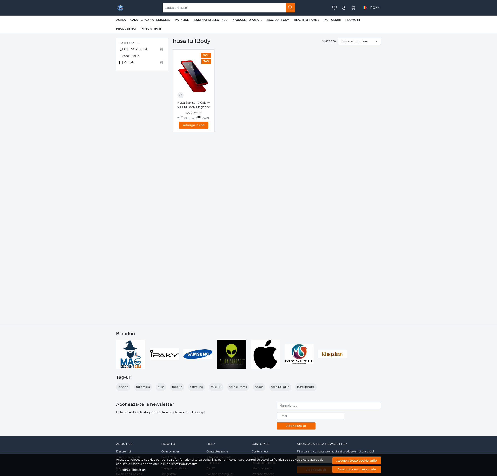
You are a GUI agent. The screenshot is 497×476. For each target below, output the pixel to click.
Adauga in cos (193, 125)
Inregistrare (151, 28)
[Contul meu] (344, 8)
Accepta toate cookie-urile (356, 460)
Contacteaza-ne (217, 451)
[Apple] (265, 354)
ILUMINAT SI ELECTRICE (210, 20)
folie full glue (280, 387)
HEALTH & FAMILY (306, 20)
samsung (196, 387)
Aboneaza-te (296, 426)
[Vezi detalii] (180, 95)
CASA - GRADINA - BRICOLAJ (150, 20)
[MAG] (130, 354)
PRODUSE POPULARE (247, 20)
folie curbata (238, 387)
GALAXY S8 (193, 113)
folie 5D (216, 387)
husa (161, 387)
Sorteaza (329, 41)
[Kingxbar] (332, 354)
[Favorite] (334, 8)
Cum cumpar (170, 451)
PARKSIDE (182, 20)
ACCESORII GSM (278, 20)
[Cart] (353, 8)
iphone (123, 387)
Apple (259, 387)
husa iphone (306, 387)
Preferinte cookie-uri (131, 470)
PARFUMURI (332, 20)
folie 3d (177, 387)
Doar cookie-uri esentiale (357, 469)
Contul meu (260, 451)
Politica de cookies (287, 459)
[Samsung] (198, 354)
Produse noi (126, 28)
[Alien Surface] (231, 354)
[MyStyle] (299, 354)
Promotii (352, 20)
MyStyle (129, 62)
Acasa (121, 20)
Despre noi (123, 451)
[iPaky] (164, 354)
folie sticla (143, 387)
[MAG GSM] (120, 8)
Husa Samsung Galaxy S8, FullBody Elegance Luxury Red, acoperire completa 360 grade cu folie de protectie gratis (193, 105)
